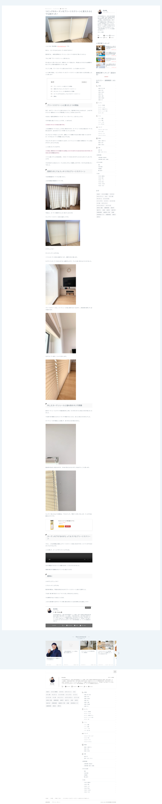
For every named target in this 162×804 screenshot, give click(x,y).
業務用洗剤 (107, 207)
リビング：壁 (100, 131)
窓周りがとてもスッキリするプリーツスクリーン (65, 88)
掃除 (99, 164)
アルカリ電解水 (105, 194)
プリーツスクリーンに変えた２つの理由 (63, 86)
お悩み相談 (100, 166)
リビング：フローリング (102, 129)
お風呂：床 (100, 99)
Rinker (64, 522)
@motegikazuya (62, 46)
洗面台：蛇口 (100, 142)
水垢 (104, 210)
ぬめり (98, 194)
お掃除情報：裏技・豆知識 (103, 159)
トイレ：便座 (100, 120)
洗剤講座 (100, 168)
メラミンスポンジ (100, 205)
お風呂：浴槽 (100, 96)
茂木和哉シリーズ (100, 214)
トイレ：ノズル (101, 122)
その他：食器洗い (101, 176)
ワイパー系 (109, 205)
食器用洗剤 (108, 214)
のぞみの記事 (99, 162)
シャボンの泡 (106, 198)
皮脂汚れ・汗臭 (107, 212)
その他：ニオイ (87, 786)
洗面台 (99, 138)
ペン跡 (98, 203)
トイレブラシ (68, 694)
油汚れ (108, 210)
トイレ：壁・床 (101, 124)
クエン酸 (111, 196)
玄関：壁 (100, 150)
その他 (98, 173)
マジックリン (104, 203)
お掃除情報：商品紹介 (102, 157)
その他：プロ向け (101, 183)
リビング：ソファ (101, 133)
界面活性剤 (99, 212)
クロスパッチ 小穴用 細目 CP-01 (66, 520)
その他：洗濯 (100, 178)
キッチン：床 (86, 719)
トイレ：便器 (100, 118)
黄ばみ (114, 214)
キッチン (100, 102)
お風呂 (99, 85)
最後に (55, 96)
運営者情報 (48, 802)
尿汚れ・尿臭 (99, 207)
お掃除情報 (99, 155)
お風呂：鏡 (100, 94)
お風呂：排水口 (101, 92)
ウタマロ (112, 194)
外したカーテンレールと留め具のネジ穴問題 (64, 91)
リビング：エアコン (102, 135)
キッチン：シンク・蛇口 (102, 111)
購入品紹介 (100, 170)
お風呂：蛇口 (100, 90)
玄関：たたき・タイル (88, 758)
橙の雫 (112, 207)
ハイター (75, 694)
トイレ (99, 115)
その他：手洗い (101, 181)
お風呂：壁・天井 (101, 88)
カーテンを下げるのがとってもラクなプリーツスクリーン (67, 93)
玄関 (99, 147)
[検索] (115, 671)
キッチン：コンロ (101, 107)
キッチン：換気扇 (101, 105)
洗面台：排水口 (101, 144)
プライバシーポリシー (56, 802)
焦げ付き (113, 210)
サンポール (99, 198)
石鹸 (113, 212)
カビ (106, 196)
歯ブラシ (99, 210)
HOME (47, 798)
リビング (100, 127)
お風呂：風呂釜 (87, 704)
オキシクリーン (100, 196)
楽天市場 (68, 526)
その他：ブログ (64, 8)
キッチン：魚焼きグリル (102, 109)
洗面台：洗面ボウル (102, 140)
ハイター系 (49, 697)
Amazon (61, 526)
